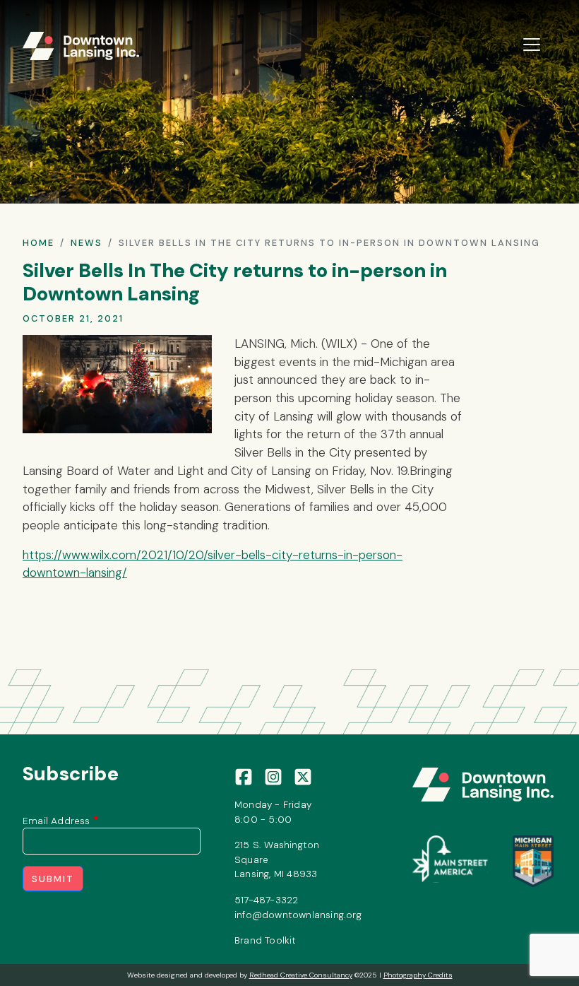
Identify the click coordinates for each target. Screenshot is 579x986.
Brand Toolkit (265, 940)
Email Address (56, 820)
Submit (53, 879)
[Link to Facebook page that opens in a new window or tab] (243, 776)
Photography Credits (418, 975)
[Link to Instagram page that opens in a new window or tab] (273, 776)
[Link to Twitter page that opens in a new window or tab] (303, 776)
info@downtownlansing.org (298, 914)
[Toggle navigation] (532, 44)
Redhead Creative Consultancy (300, 975)
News (86, 243)
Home (38, 243)
